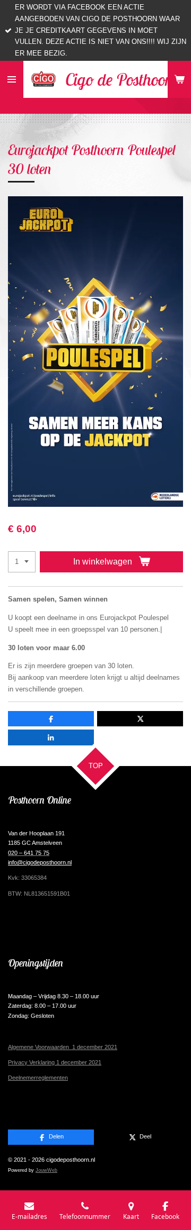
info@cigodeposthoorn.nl (40, 862)
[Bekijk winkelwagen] (179, 79)
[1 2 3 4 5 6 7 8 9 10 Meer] (22, 562)
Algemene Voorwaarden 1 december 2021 (62, 1047)
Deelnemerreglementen (38, 1077)
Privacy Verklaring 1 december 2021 (54, 1062)
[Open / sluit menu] (11, 79)
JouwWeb (46, 1170)
